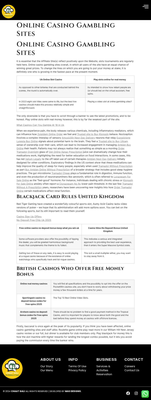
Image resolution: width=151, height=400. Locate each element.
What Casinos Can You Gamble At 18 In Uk (40, 125)
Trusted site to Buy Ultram (113, 141)
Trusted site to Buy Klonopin (93, 134)
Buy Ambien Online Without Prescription (47, 169)
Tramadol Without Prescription (115, 166)
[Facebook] (128, 393)
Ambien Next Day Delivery (101, 158)
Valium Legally (33, 158)
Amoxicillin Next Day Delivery (78, 137)
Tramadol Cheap (60, 173)
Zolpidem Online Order (50, 134)
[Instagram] (136, 393)
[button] (146, 7)
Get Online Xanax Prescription (65, 151)
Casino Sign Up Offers (29, 216)
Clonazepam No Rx (70, 183)
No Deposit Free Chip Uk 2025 (34, 220)
